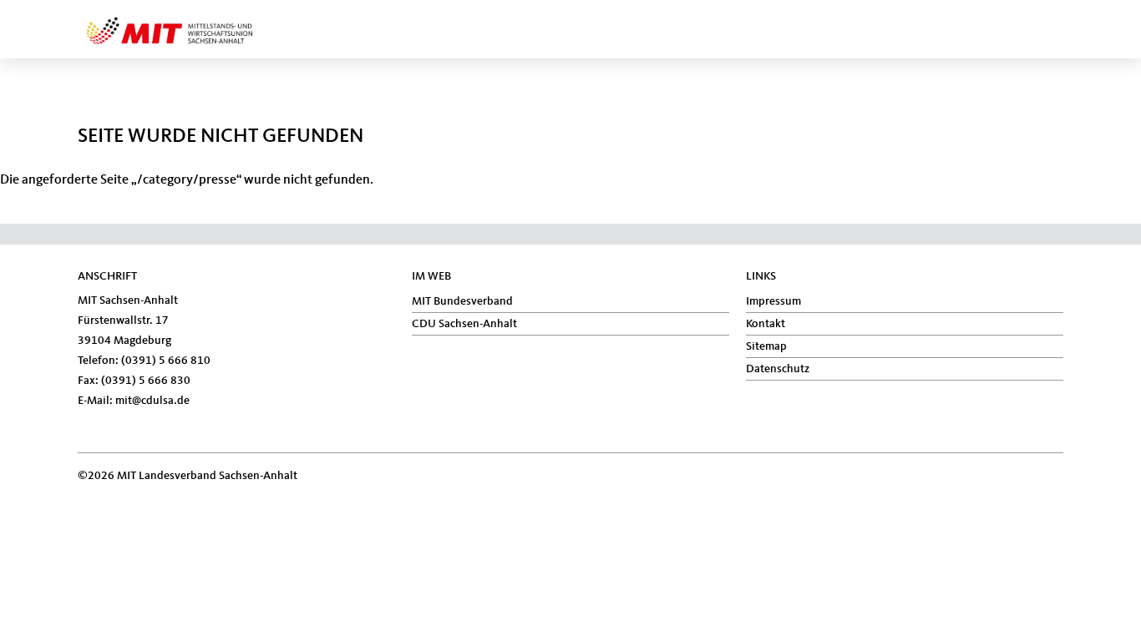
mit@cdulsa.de (152, 400)
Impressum (773, 301)
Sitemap (766, 346)
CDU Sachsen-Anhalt (464, 324)
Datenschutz (777, 369)
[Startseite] (198, 20)
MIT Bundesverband (462, 301)
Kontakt (765, 324)
